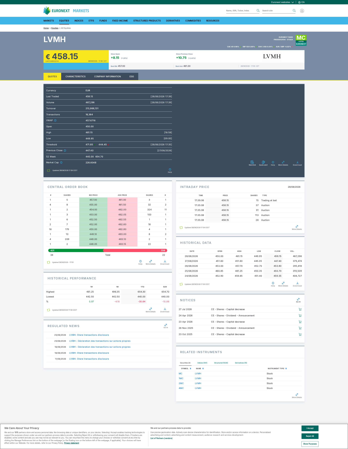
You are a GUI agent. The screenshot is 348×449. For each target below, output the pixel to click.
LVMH (198, 373)
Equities (54, 28)
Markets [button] (49, 20)
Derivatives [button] (173, 20)
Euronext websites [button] (281, 2)
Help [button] (140, 264)
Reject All (310, 436)
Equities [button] (64, 20)
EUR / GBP (280, 47)
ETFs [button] (91, 20)
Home (46, 28)
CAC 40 (230, 47)
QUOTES (52, 76)
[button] (55, 120)
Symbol (185, 369)
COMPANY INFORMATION (107, 76)
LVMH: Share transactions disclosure (89, 335)
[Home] (66, 11)
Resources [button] (212, 20)
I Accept (310, 428)
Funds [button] (103, 20)
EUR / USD (262, 47)
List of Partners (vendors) (161, 438)
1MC (181, 378)
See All (166, 327)
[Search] (258, 10)
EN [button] (302, 2)
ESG (132, 76)
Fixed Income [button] (120, 20)
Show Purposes (310, 444)
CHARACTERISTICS (76, 76)
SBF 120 (246, 47)
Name (198, 369)
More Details (151, 264)
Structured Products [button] (147, 20)
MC (180, 373)
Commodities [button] (193, 20)
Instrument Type (276, 369)
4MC (181, 388)
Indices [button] (78, 20)
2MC (181, 383)
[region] (174, 436)
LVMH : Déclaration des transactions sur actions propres (99, 341)
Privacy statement (71, 443)
